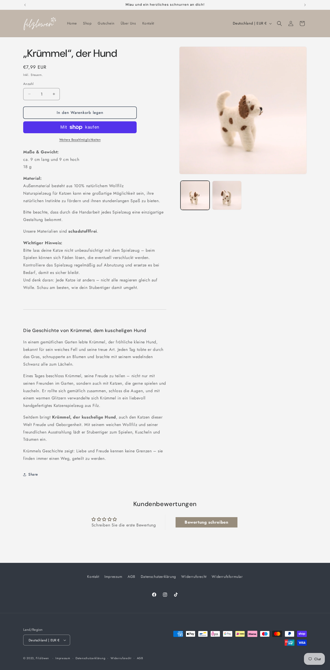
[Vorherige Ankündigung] (25, 5)
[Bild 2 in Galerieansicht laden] (226, 195)
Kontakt (93, 576)
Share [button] (33, 474)
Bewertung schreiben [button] (206, 522)
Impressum (113, 576)
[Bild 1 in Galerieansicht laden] (195, 195)
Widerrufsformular (227, 576)
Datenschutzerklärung (158, 576)
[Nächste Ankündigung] (305, 5)
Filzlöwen (42, 658)
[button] (279, 23)
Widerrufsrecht (193, 576)
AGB (131, 576)
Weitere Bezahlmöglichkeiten (80, 139)
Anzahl (28, 83)
